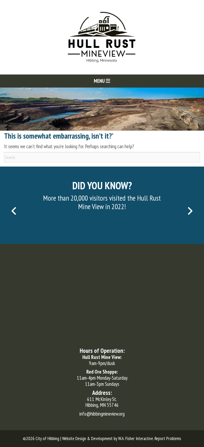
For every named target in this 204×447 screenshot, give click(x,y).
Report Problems (168, 438)
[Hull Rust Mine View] (102, 37)
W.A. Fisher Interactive (135, 438)
